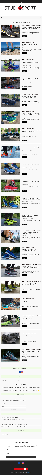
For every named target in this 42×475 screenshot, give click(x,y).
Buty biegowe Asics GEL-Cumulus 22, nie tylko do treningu (31, 335)
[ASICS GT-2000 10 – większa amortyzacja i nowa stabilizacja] (10, 100)
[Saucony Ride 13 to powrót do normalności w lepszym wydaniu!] (10, 270)
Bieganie (23, 25)
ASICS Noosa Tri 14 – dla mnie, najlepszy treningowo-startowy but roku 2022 (31, 62)
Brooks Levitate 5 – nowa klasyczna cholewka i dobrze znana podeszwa (31, 199)
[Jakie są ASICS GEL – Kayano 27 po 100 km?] (10, 355)
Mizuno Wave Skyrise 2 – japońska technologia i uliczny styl (30, 283)
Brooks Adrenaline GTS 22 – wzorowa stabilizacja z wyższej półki (31, 131)
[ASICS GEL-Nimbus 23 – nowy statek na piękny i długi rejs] (10, 321)
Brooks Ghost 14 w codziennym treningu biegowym (30, 216)
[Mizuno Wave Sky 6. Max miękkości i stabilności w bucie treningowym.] (10, 31)
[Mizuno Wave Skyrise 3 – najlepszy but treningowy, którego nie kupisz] (10, 117)
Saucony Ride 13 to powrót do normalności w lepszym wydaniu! (30, 267)
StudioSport (29, 472)
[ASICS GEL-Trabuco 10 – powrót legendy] (10, 48)
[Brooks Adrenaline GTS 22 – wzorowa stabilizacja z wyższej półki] (10, 134)
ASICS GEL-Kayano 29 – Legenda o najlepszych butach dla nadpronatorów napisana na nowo (31, 80)
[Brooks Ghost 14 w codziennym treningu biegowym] (10, 219)
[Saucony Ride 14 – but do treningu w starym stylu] (10, 169)
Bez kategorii (24, 94)
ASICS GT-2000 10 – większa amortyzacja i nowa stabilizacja (29, 97)
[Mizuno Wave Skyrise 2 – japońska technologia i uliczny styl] (10, 287)
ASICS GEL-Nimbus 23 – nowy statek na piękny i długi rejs (31, 317)
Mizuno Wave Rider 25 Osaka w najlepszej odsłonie (30, 233)
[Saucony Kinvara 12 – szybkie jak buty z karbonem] (10, 152)
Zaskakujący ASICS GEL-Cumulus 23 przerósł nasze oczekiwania (31, 182)
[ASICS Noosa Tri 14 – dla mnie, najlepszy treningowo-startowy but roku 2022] (10, 65)
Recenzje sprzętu (38, 25)
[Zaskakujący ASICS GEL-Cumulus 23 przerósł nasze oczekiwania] (10, 186)
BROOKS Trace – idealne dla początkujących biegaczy (29, 250)
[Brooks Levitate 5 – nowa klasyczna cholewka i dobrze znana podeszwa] (10, 202)
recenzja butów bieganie (30, 25)
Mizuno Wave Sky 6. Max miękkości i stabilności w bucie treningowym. (31, 28)
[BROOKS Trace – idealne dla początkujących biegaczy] (10, 253)
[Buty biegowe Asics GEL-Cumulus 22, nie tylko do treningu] (10, 338)
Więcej (24, 36)
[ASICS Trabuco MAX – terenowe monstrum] (10, 304)
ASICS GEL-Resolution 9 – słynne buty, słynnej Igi (9, 417)
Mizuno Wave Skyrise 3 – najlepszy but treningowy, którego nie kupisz (31, 114)
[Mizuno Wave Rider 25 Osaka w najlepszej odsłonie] (10, 236)
